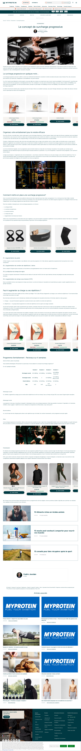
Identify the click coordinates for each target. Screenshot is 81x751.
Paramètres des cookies (7, 733)
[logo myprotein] (9, 2)
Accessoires (44, 6)
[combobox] (58, 2)
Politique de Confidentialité (59, 725)
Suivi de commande (39, 731)
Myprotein (43, 554)
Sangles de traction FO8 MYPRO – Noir (15, 247)
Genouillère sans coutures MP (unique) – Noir (65, 247)
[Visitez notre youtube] (11, 740)
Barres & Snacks (37, 6)
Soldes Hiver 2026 (71, 730)
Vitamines (30, 6)
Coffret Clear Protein (37, 118)
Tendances (11, 6)
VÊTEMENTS (35, 2)
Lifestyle (59, 15)
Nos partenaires (57, 730)
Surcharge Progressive (20, 20)
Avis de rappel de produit (38, 738)
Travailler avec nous (58, 733)
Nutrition (22, 15)
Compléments (24, 6)
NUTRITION (26, 2)
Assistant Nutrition (67, 2)
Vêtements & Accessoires (47, 719)
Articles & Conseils (48, 722)
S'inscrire (6, 716)
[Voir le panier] (76, 2)
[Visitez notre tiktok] (8, 740)
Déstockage (59, 6)
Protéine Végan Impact (60, 343)
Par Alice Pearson (12, 620)
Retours (36, 724)
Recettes (32, 15)
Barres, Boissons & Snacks (48, 726)
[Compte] (73, 2)
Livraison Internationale (38, 728)
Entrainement (11, 15)
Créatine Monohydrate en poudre (14, 343)
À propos (56, 715)
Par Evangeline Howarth (53, 702)
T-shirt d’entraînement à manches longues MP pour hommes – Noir (37, 487)
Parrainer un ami (71, 716)
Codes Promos (71, 722)
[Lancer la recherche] (46, 2)
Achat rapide (15, 124)
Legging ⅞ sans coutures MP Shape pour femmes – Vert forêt (60, 487)
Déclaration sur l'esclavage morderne (59, 721)
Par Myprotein (50, 675)
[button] (12, 486)
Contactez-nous (38, 719)
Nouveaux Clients (52, 6)
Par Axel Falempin (12, 675)
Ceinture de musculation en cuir (40, 247)
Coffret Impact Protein (14, 118)
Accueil (4, 20)
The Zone (8, 20)
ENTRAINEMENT (40, 23)
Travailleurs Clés (71, 719)
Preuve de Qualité (57, 718)
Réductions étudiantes (72, 727)
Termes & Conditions (58, 727)
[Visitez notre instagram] (3, 740)
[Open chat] (19, 740)
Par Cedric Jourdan (42, 31)
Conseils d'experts (68, 6)
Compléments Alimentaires (45, 15)
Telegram (69, 725)
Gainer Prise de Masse (37, 343)
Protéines (17, 6)
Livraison (37, 734)
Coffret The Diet (60, 118)
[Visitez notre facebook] (6, 740)
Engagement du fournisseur (59, 738)
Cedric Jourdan (29, 574)
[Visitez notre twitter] (14, 740)
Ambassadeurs (70, 15)
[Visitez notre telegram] (16, 740)
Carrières (56, 735)
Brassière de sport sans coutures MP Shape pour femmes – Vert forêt (14, 488)
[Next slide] (77, 111)
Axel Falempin (44, 515)
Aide (36, 722)
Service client (38, 716)
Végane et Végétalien (49, 729)
